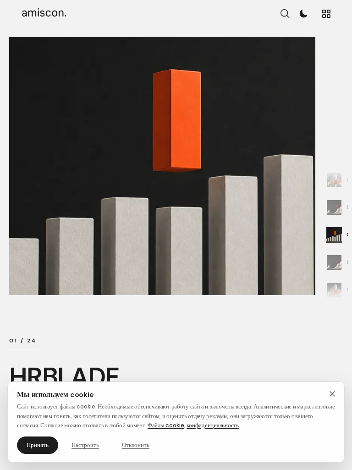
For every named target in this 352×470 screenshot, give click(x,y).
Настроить (85, 445)
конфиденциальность (212, 425)
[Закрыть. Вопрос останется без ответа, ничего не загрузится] (332, 393)
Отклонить (135, 445)
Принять (38, 445)
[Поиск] (285, 14)
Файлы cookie (166, 425)
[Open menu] (326, 14)
